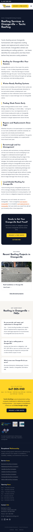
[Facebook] (10, 519)
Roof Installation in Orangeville (13, 284)
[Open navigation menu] (31, 6)
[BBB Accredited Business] (21, 424)
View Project (7, 287)
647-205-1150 (16, 239)
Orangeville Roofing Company (9, 477)
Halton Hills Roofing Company (9, 479)
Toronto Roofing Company (8, 474)
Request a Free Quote (16, 235)
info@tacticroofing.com (12, 516)
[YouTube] (7, 519)
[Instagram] (2, 519)
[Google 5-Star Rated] (15, 424)
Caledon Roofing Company (8, 472)
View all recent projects (16, 293)
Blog (16, 529)
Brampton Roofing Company (9, 464)
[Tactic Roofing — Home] (6, 6)
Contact (12, 529)
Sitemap (21, 529)
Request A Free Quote (20, 6)
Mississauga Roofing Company (9, 466)
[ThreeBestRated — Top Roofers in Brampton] (6, 424)
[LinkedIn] (4, 519)
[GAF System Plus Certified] (5, 430)
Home (2, 18)
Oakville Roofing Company (8, 469)
